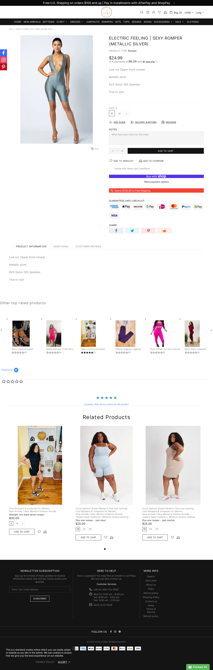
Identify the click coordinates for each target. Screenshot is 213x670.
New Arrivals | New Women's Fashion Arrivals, (99, 514)
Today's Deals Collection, (89, 517)
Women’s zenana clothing (115, 517)
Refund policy (150, 593)
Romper (132, 50)
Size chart (150, 580)
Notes (113, 129)
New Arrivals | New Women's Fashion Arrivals (32, 511)
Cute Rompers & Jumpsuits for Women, (29, 508)
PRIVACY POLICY (45, 662)
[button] (156, 61)
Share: (113, 225)
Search (151, 576)
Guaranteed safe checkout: (127, 200)
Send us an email (103, 604)
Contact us (151, 601)
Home (11, 29)
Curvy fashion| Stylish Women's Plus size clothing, (102, 508)
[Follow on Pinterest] (3, 66)
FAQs (132, 575)
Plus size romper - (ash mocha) (158, 520)
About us (151, 584)
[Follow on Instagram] (3, 59)
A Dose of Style (106, 12)
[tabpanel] (40, 483)
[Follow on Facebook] (3, 52)
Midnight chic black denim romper (26, 514)
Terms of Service (151, 610)
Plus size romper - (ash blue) (91, 520)
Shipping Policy (151, 597)
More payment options (156, 181)
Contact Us (199, 667)
